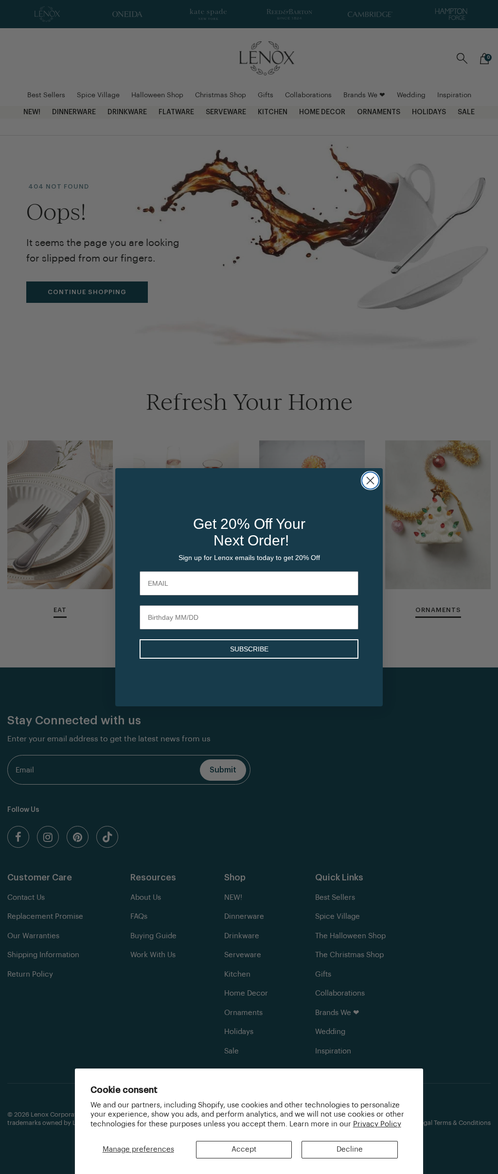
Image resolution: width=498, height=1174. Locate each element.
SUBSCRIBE (249, 649)
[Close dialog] (370, 480)
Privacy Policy (377, 1124)
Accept (243, 1149)
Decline (350, 1149)
